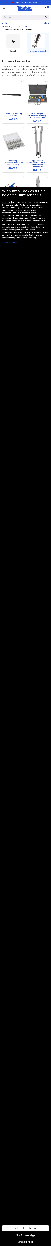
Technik (17, 26)
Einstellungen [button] (26, 1241)
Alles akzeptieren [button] (25, 1228)
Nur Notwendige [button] (25, 1235)
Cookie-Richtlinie (9, 242)
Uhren (26, 26)
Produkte (6, 26)
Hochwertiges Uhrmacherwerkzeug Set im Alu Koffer (37, 116)
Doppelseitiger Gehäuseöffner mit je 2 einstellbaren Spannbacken (37, 164)
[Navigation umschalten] (3, 8)
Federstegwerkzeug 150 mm (13, 115)
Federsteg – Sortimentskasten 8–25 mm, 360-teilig (13, 163)
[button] (21, 81)
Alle (46, 23)
